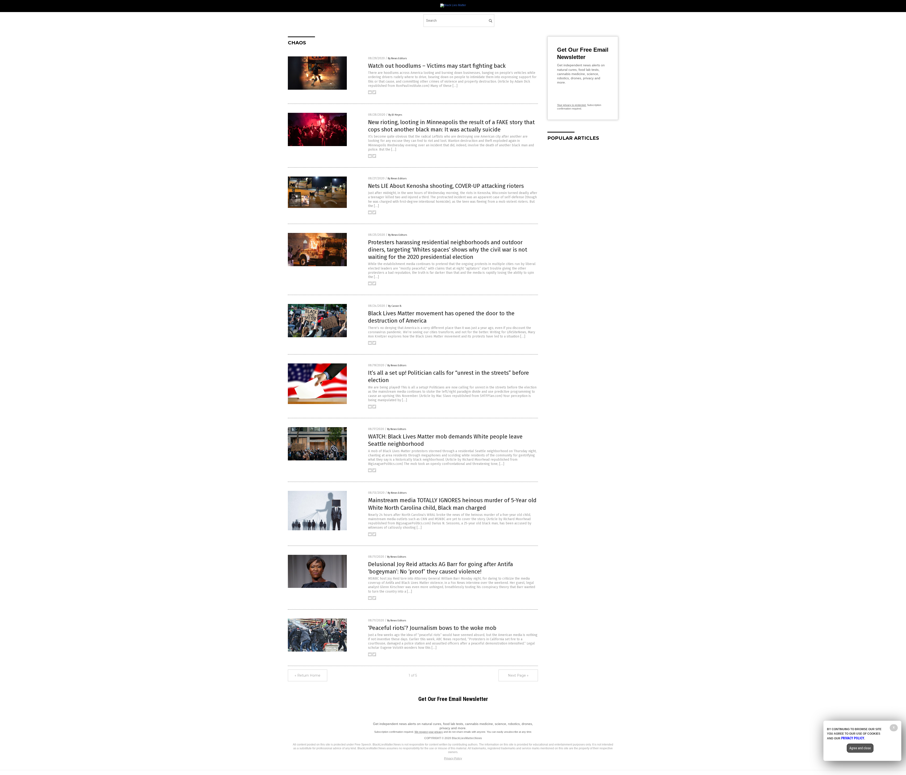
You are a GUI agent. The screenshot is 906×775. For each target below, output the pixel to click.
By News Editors (397, 58)
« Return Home (307, 675)
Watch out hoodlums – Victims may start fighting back (437, 66)
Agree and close (860, 748)
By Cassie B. (395, 305)
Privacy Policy (453, 758)
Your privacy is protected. (571, 105)
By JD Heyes (395, 114)
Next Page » (518, 675)
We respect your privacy (429, 731)
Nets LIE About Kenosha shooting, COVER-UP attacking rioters (446, 186)
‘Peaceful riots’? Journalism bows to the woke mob (432, 628)
